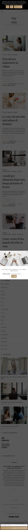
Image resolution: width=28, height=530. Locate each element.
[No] (26, 5)
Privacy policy (18, 7)
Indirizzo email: (6, 273)
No (11, 7)
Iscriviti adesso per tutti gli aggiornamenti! (14, 523)
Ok (7, 7)
